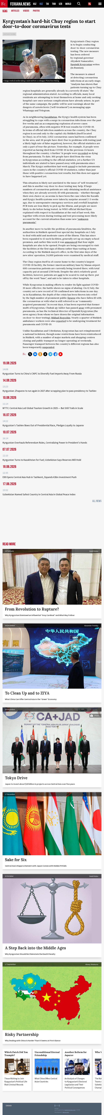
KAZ (34, 3)
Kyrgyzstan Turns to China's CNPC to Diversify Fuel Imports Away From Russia (42, 373)
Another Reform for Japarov (76, 1054)
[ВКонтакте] (35, 354)
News (5, 11)
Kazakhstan (50, 116)
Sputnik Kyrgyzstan (81, 64)
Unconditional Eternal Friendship (47, 1054)
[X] (30, 354)
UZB (60, 3)
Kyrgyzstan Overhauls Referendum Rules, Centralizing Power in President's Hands (45, 442)
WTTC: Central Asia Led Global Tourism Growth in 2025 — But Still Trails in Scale (43, 408)
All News (96, 501)
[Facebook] (55, 354)
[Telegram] (50, 354)
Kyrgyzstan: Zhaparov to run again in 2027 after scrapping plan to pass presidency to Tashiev (49, 390)
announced (71, 242)
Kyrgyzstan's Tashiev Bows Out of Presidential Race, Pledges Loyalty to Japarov (43, 425)
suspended (48, 347)
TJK (47, 3)
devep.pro (66, 1112)
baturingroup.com (70, 1110)
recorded (83, 153)
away (81, 307)
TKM (54, 3)
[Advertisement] (52, 523)
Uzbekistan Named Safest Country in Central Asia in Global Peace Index (39, 494)
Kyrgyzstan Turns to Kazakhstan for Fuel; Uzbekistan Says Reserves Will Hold (42, 459)
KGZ (41, 3)
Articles (15, 11)
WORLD (68, 3)
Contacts (9, 1105)
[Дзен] (45, 354)
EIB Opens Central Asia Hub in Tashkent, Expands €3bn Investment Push (39, 477)
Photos (36, 11)
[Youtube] (60, 354)
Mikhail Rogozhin (60, 317)
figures (71, 297)
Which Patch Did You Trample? (16, 1054)
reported (61, 321)
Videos (26, 11)
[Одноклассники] (40, 354)
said (60, 274)
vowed (71, 166)
